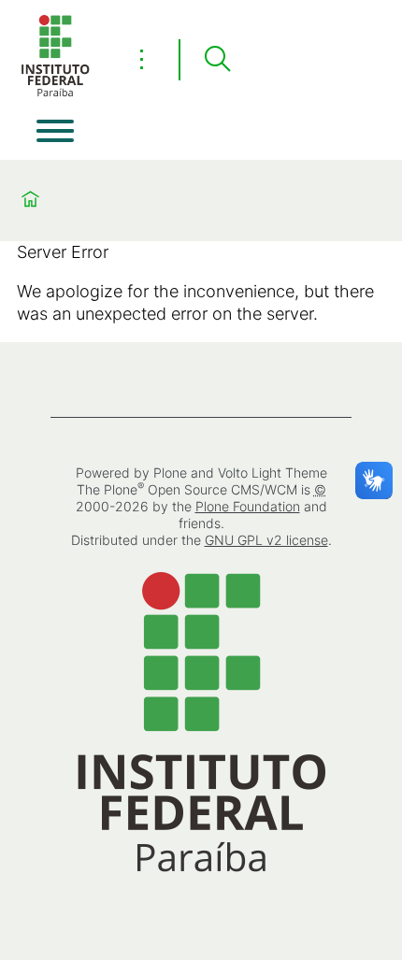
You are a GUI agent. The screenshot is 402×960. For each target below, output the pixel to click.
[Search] (217, 60)
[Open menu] (55, 131)
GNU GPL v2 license (266, 540)
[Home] (55, 93)
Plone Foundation (247, 506)
